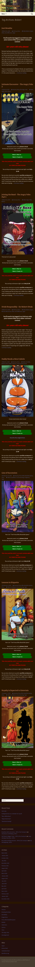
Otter (3, 33)
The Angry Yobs (24, 89)
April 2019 (4, 888)
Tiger (14, 33)
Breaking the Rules (6, 912)
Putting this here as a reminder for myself (12, 813)
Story (18, 31)
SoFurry (15, 31)
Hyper (31, 31)
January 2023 (5, 855)
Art (26, 362)
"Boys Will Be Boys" (6, 816)
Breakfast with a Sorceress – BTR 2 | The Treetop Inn (14, 832)
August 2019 (5, 878)
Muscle (3, 311)
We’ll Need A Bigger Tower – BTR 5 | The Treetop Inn (14, 836)
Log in (3, 945)
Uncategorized (5, 935)
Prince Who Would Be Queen (26, 475)
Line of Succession (9, 473)
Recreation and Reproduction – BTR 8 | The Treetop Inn (15, 840)
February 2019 (5, 893)
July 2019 (4, 881)
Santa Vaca (4, 925)
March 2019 (4, 891)
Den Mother (4, 914)
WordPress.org (5, 953)
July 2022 (4, 860)
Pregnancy (27, 477)
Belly (29, 362)
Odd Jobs (4, 811)
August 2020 (5, 868)
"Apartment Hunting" (6, 821)
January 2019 (5, 896)
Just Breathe (7, 28)
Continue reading (21, 73)
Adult (24, 31)
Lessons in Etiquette (10, 582)
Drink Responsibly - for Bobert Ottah (17, 307)
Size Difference (8, 33)
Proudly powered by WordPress (9, 960)
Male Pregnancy (13, 363)
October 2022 (5, 858)
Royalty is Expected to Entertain (15, 690)
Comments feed (6, 951)
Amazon (14, 89)
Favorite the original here (17, 438)
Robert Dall (14, 961)
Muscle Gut (8, 311)
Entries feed (5, 948)
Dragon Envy (5, 917)
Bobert (28, 31)
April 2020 (4, 871)
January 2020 (5, 876)
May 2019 (4, 886)
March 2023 (4, 853)
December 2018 (5, 899)
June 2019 (4, 883)
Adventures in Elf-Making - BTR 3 (9, 833)
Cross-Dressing (20, 477)
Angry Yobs (4, 91)
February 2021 (5, 865)
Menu (3, 14)
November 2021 (5, 863)
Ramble (3, 922)
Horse (7, 363)
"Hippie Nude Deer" (6, 819)
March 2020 (4, 873)
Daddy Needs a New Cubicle (13, 359)
